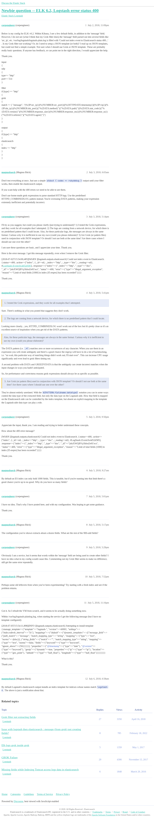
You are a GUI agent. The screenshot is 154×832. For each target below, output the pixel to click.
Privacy (117, 812)
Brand (125, 812)
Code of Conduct (138, 812)
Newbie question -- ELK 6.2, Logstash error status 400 (50, 10)
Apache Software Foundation (103, 815)
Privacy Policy (63, 794)
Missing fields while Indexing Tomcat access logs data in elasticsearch (40, 769)
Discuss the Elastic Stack (13, 3)
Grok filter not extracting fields (19, 717)
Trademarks (97, 812)
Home (5, 794)
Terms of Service (45, 794)
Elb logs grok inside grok (15, 745)
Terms (108, 812)
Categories (16, 794)
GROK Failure (10, 757)
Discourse (18, 801)
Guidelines (29, 794)
